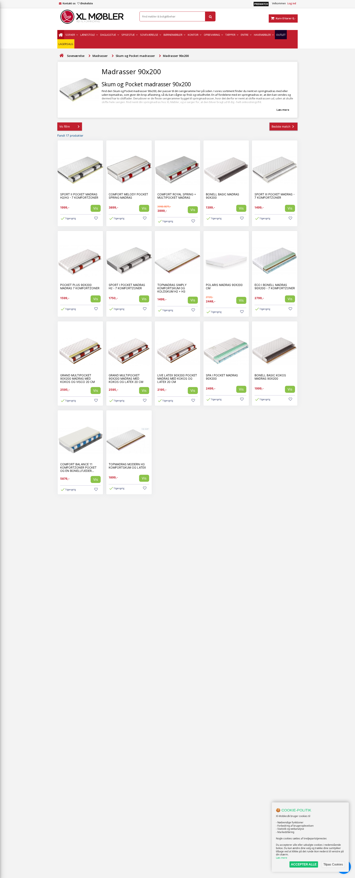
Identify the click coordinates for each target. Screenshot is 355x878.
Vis (95, 208)
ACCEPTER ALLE (304, 864)
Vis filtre (64, 126)
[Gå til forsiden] (61, 55)
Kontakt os (69, 3)
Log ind (291, 3)
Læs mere (281, 858)
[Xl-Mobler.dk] (95, 16)
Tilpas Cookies (333, 864)
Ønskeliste (86, 3)
